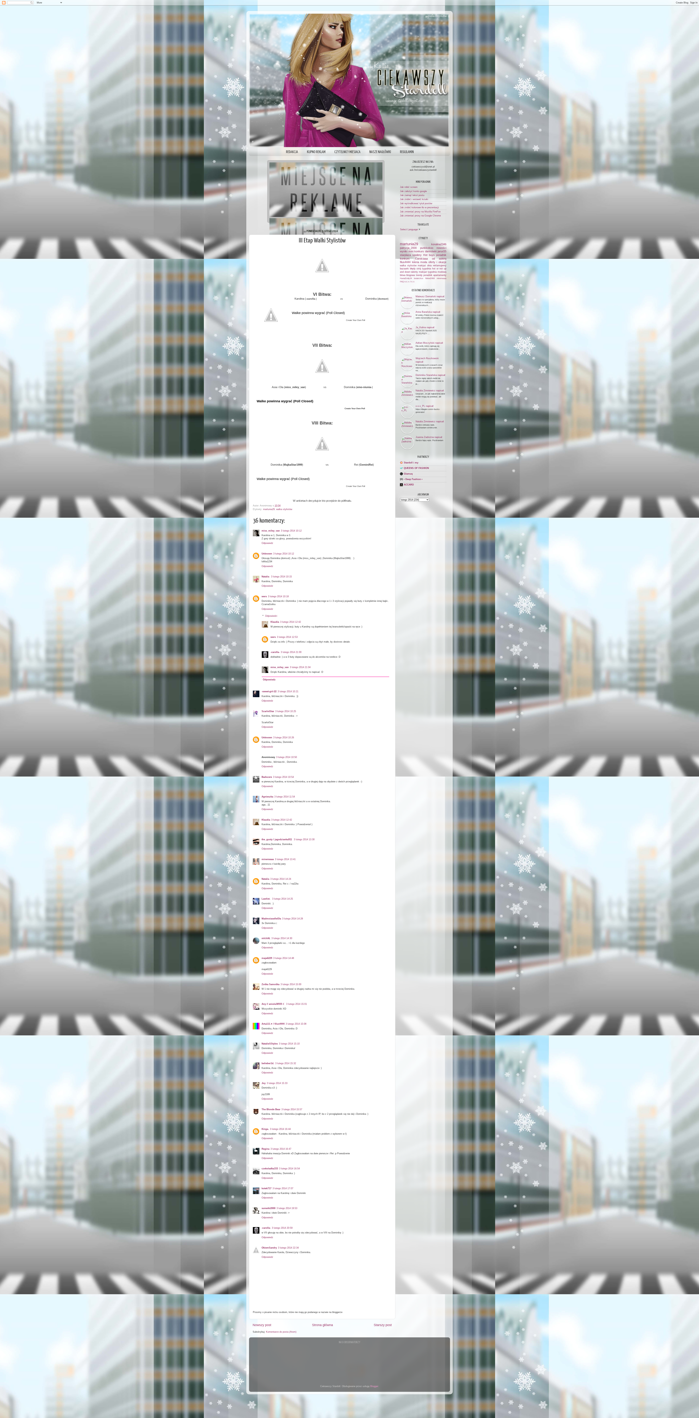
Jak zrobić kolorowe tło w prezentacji (419, 207)
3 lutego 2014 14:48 (283, 958)
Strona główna (322, 1325)
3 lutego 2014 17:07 (283, 1188)
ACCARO (409, 484)
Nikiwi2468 (430, 278)
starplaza (405, 254)
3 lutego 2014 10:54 (283, 777)
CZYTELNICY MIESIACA (347, 152)
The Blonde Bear (271, 1109)
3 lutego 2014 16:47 (280, 1149)
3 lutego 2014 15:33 (277, 1083)
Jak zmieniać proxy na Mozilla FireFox (420, 211)
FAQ (402, 282)
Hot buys (429, 254)
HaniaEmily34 (406, 278)
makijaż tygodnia (428, 272)
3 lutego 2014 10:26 (283, 737)
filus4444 (405, 262)
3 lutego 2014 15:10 (289, 1043)
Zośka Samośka (270, 984)
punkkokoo (426, 247)
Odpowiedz (267, 543)
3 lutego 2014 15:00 (291, 984)
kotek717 (266, 1188)
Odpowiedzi (271, 616)
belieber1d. (268, 1063)
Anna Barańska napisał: (428, 312)
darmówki (431, 251)
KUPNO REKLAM (316, 152)
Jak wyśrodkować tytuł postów (416, 203)
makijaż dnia (425, 265)
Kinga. (265, 1129)
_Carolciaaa (421, 258)
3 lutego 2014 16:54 (289, 1168)
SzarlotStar (268, 711)
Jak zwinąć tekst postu (412, 195)
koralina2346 (438, 244)
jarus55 (442, 251)
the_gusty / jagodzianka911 (277, 839)
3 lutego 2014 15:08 (296, 1024)
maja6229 (267, 958)
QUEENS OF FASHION (416, 468)
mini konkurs (416, 251)
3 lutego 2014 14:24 (280, 879)
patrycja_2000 (408, 247)
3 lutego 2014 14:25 (282, 899)
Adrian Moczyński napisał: (429, 342)
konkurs (405, 258)
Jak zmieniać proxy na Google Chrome (420, 215)
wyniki (403, 251)
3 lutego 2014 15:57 (291, 1109)
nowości (441, 247)
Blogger (374, 1386)
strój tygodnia (423, 268)
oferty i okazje (437, 262)
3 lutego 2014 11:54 (284, 796)
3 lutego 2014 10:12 (291, 531)
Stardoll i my (411, 462)
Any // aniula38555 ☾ (273, 1004)
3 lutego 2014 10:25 (285, 711)
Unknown (267, 553)
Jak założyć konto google (413, 191)
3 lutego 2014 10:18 (278, 596)
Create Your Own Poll (355, 320)
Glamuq (408, 474)
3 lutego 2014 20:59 (282, 1228)
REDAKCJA (292, 152)
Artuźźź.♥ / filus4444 (273, 1024)
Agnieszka (267, 796)
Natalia (266, 576)
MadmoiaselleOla (271, 918)
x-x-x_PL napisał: (425, 406)
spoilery (417, 254)
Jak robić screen (408, 187)
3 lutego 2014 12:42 (290, 622)
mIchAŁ (266, 938)
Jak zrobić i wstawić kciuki (414, 199)
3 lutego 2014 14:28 (292, 918)
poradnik (441, 254)
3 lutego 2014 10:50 (286, 757)
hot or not (437, 268)
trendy (419, 275)
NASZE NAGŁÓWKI (380, 152)
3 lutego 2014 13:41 (285, 859)
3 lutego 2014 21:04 (300, 667)
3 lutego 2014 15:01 (296, 1004)
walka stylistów (284, 509)
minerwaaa (268, 859)
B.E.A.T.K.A (409, 282)
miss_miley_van (271, 531)
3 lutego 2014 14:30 (281, 938)
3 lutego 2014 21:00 (291, 652)
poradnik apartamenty (434, 275)
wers (264, 596)
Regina (265, 1149)
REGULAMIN (407, 152)
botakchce (418, 278)
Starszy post (383, 1325)
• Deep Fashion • (413, 479)
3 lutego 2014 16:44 (280, 1129)
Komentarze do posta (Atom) (281, 1332)
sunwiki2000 (268, 1208)
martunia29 (269, 509)
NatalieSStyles (270, 1043)
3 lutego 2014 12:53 (287, 637)
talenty (414, 272)
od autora (439, 258)
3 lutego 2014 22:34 (288, 1248)
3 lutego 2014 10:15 (281, 576)
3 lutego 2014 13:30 (304, 839)
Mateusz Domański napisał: (430, 296)
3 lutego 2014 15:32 (285, 1063)
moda (423, 262)
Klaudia (274, 622)
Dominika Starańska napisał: (431, 375)
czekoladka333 (270, 1168)
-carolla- (275, 652)
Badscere (267, 777)
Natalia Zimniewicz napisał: (430, 390)
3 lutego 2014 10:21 (288, 691)
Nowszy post (262, 1325)
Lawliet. (266, 899)
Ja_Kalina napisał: (425, 327)
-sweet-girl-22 (269, 691)
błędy (413, 268)
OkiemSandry (269, 1248)
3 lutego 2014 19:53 (287, 1208)
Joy (264, 1083)
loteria (415, 262)
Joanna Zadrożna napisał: (429, 437)
